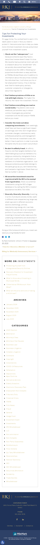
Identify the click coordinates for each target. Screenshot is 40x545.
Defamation (10, 370)
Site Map (10, 526)
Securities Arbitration (14, 471)
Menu (34, 2)
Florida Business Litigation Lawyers (14, 27)
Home (4, 1)
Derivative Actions (13, 380)
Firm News (10, 405)
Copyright (10, 359)
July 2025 (10, 319)
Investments (6, 29)
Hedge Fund (10, 416)
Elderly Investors (12, 383)
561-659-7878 (20, 514)
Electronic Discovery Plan (16, 387)
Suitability (10, 474)
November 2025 (12, 312)
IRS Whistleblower (13, 427)
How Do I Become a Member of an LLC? (18, 247)
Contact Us (29, 526)
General (9, 413)
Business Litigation (13, 348)
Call (9, 1)
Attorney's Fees (12, 337)
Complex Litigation (13, 352)
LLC (7, 431)
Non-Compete (11, 438)
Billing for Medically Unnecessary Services (18, 251)
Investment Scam (12, 420)
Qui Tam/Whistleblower (15, 452)
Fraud (8, 409)
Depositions (10, 374)
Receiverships (11, 456)
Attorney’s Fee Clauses (15, 341)
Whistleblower (11, 481)
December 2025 (12, 308)
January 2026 (11, 304)
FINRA (8, 402)
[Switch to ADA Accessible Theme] (3, 542)
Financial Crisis (12, 398)
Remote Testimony (13, 460)
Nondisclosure (12, 445)
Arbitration (10, 334)
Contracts (10, 356)
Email (14, 1)
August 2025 (11, 315)
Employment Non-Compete (16, 391)
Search (24, 1)
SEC (7, 463)
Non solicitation (12, 434)
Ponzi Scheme (11, 449)
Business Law (11, 345)
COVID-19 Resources (14, 366)
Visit (20, 1)
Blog (28, 27)
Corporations (11, 363)
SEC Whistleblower (13, 467)
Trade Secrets (11, 478)
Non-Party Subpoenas (14, 442)
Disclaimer (19, 526)
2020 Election (11, 330)
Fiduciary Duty (12, 394)
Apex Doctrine (11, 376)
